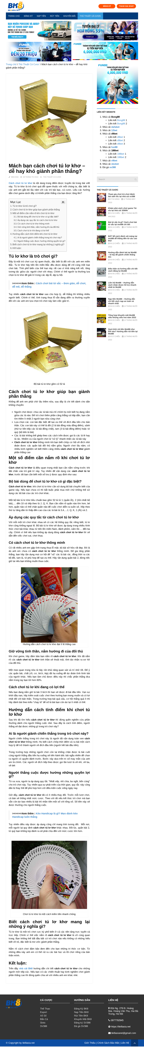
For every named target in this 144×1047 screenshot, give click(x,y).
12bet (114, 130)
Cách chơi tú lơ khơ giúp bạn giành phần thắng (36, 209)
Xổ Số (43, 1015)
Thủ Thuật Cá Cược (90, 16)
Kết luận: (17, 248)
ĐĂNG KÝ (107, 6)
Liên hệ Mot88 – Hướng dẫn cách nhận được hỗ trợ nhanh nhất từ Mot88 (122, 285)
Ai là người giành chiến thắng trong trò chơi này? (39, 237)
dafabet (115, 127)
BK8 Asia (15, 177)
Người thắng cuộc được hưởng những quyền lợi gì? (41, 241)
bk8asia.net (28, 1043)
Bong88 (121, 120)
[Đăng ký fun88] (117, 83)
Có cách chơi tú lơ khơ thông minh (33, 223)
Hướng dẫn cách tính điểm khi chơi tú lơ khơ (35, 234)
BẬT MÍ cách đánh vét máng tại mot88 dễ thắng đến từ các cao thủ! (122, 238)
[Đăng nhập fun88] (105, 51)
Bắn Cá (44, 1019)
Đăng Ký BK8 (81, 1008)
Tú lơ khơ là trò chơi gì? (25, 206)
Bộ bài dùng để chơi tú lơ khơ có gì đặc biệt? (37, 216)
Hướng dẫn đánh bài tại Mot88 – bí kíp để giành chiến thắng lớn (122, 254)
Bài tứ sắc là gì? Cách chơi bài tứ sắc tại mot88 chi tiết (122, 223)
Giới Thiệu (89, 1043)
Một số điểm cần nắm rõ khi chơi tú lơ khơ (33, 213)
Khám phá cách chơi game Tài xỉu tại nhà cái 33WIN (122, 209)
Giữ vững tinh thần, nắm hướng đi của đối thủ (38, 227)
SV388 (43, 1026)
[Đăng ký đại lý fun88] (38, 30)
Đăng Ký (28, 16)
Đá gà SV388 (81, 1026)
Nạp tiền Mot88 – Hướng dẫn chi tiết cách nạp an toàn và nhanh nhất (121, 301)
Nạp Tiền (41, 16)
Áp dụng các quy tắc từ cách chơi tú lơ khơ (37, 220)
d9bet (120, 137)
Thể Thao (45, 1008)
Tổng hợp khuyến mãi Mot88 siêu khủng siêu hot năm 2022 (122, 316)
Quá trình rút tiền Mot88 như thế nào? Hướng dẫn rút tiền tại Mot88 (123, 331)
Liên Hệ (125, 1043)
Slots (42, 1022)
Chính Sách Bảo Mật (108, 1043)
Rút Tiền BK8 (81, 1015)
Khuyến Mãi (69, 16)
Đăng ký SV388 (82, 1022)
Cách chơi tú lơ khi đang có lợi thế (33, 230)
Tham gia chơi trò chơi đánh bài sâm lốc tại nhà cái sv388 (121, 195)
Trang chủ (14, 16)
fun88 (114, 147)
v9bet (114, 160)
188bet (120, 154)
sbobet (115, 164)
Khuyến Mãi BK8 (83, 1019)
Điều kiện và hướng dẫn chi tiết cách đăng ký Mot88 (123, 270)
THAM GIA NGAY (126, 6)
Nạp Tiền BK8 (81, 1012)
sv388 (112, 167)
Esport (43, 1012)
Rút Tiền (54, 16)
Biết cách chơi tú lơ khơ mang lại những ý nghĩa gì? (38, 244)
